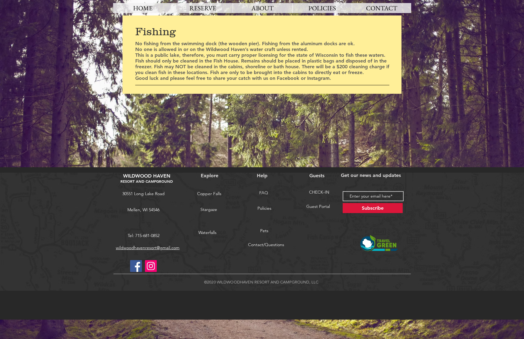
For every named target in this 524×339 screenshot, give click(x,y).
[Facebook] (136, 266)
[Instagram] (151, 266)
